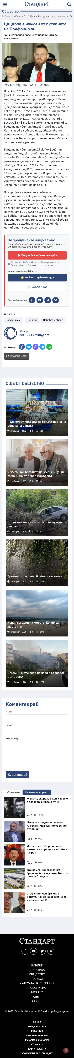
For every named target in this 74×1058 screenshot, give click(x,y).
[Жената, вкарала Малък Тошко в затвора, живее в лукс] (14, 807)
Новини (6, 16)
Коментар (13, 738)
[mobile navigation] (5, 5)
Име (9, 711)
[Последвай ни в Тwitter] (42, 951)
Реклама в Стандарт (37, 1040)
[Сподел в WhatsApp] (49, 347)
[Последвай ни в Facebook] (25, 951)
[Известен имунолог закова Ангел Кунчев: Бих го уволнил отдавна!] (14, 831)
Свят (37, 996)
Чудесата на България (37, 983)
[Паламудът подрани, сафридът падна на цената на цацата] (37, 412)
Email (9, 725)
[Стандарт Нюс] (36, 944)
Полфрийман (13, 320)
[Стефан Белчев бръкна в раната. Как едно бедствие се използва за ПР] (14, 902)
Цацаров (32, 320)
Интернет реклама (37, 1035)
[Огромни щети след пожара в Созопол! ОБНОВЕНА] (37, 663)
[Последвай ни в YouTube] (33, 951)
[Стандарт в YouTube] (39, 300)
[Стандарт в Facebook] (32, 300)
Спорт (37, 1001)
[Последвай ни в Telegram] (50, 951)
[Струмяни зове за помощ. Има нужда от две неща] (37, 512)
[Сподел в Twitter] (29, 347)
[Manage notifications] (66, 1050)
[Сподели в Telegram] (42, 347)
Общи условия (37, 1026)
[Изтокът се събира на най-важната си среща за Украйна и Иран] (14, 854)
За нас (37, 1022)
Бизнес (37, 992)
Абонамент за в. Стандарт (37, 1053)
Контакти (37, 1044)
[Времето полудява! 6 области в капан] (37, 562)
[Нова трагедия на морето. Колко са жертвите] (37, 613)
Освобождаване (53, 320)
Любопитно (37, 987)
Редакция (37, 1031)
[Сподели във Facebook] (22, 347)
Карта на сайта (37, 1049)
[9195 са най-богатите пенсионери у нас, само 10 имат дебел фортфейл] (37, 462)
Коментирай (18, 356)
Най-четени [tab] (12, 792)
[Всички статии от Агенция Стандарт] (10, 333)
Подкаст (37, 978)
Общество (20, 16)
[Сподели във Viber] (36, 347)
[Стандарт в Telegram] (47, 300)
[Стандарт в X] (55, 300)
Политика (37, 970)
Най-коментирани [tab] (36, 792)
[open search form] (69, 4)
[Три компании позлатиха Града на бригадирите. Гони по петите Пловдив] (14, 878)
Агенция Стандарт (34, 335)
